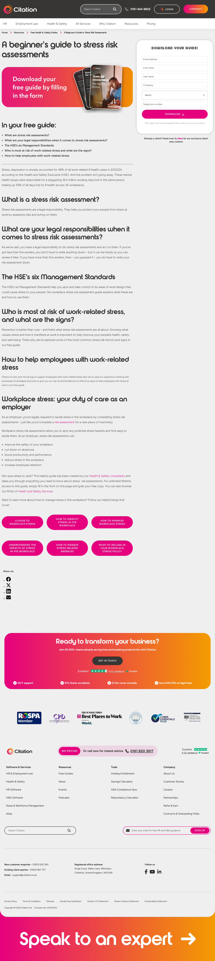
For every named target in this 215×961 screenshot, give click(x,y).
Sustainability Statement (156, 901)
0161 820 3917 (141, 751)
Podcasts (64, 797)
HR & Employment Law (19, 773)
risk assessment (64, 422)
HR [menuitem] (5, 23)
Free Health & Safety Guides (44, 32)
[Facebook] (8, 580)
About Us (169, 773)
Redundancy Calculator (124, 797)
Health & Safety (15, 781)
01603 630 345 (26, 864)
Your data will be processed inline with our (175, 123)
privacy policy (197, 123)
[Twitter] (8, 586)
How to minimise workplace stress (112, 522)
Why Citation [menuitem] (107, 23)
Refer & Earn (171, 805)
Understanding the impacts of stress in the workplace (22, 548)
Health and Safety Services (35, 491)
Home (4, 32)
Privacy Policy (10, 901)
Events (63, 789)
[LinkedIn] (8, 592)
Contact (196, 9)
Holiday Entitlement (122, 773)
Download (172, 114)
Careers (168, 789)
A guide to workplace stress (22, 522)
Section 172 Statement (97, 901)
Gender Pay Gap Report (70, 901)
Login (169, 9)
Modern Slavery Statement (126, 901)
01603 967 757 (25, 869)
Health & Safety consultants (107, 476)
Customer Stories (174, 781)
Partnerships (171, 797)
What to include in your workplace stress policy (112, 548)
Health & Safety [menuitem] (57, 23)
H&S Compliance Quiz (124, 789)
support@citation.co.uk (20, 875)
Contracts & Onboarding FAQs (181, 813)
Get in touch (107, 660)
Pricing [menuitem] (151, 23)
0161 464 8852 (140, 9)
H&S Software (14, 797)
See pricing (70, 751)
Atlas (180, 138)
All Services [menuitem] (83, 23)
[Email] (8, 598)
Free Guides (66, 773)
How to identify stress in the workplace (67, 522)
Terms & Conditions (32, 901)
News (62, 781)
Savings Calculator (122, 781)
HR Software (13, 789)
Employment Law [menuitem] (27, 23)
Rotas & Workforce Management (25, 805)
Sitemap (50, 901)
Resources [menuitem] (131, 23)
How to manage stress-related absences (67, 548)
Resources (19, 32)
